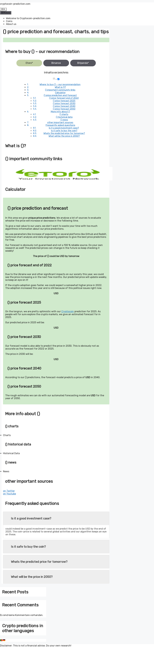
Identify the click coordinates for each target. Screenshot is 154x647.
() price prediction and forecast (60, 95)
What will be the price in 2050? (64, 136)
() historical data (64, 117)
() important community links (60, 90)
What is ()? (60, 87)
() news (64, 119)
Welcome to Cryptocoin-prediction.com (28, 18)
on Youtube (9, 493)
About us (11, 24)
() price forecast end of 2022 (64, 98)
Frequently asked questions (60, 125)
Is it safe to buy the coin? (64, 130)
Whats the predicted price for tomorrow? (64, 133)
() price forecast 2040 (64, 106)
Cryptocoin (67, 311)
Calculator (60, 92)
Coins (9, 21)
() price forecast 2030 (64, 103)
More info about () (60, 111)
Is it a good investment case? (64, 128)
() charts (64, 114)
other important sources (60, 122)
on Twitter (9, 490)
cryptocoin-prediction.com (15, 3)
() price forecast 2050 (64, 109)
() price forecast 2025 (64, 100)
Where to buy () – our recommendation (60, 84)
